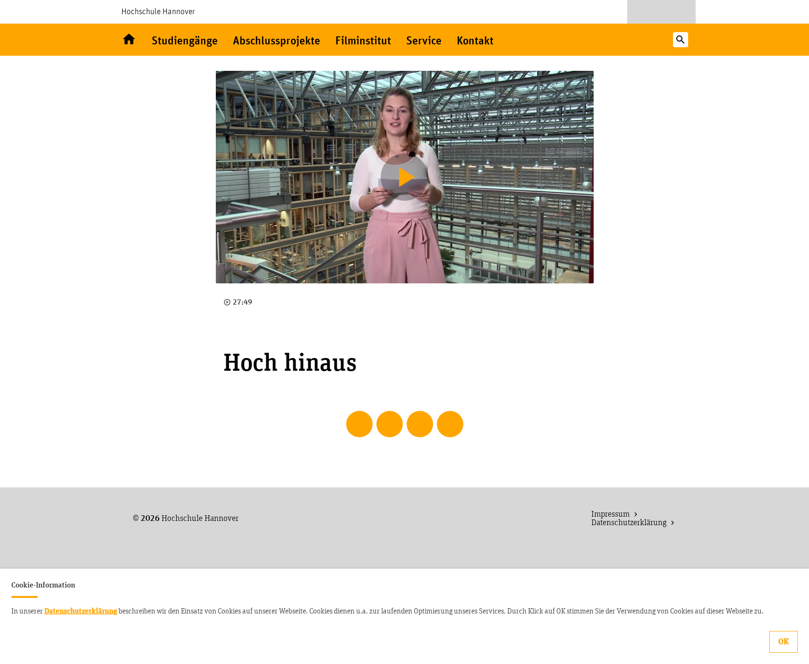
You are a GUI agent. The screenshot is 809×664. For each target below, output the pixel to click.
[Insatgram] (679, 12)
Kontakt (475, 41)
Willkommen (128, 40)
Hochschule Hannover (158, 12)
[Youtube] (644, 12)
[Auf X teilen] (389, 424)
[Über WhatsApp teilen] (420, 424)
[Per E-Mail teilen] (450, 424)
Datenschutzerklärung (80, 611)
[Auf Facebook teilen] (359, 424)
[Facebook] (662, 12)
